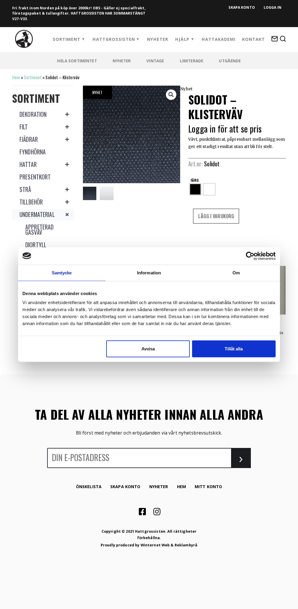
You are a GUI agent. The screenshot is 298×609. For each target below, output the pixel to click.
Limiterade (191, 60)
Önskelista (89, 486)
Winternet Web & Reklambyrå (169, 545)
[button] (171, 94)
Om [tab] (236, 272)
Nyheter (157, 39)
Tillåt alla (234, 348)
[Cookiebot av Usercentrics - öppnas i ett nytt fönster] (250, 255)
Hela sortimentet (77, 60)
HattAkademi (218, 39)
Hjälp (182, 39)
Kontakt (253, 39)
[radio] (195, 189)
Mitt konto (208, 486)
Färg (195, 179)
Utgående (230, 60)
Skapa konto (241, 7)
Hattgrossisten (114, 39)
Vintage (155, 60)
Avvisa (148, 348)
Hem (16, 77)
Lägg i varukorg (216, 216)
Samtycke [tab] (62, 272)
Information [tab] (149, 272)
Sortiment (66, 39)
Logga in (272, 7)
